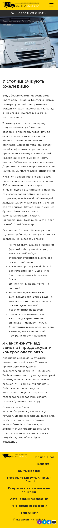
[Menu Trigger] (51, 5)
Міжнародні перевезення (29, 505)
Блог (50, 457)
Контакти (44, 464)
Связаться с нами (29, 14)
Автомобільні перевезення (29, 499)
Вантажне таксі (29, 471)
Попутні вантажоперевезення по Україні (29, 490)
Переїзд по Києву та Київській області (29, 479)
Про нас (39, 457)
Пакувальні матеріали (29, 519)
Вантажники (29, 512)
